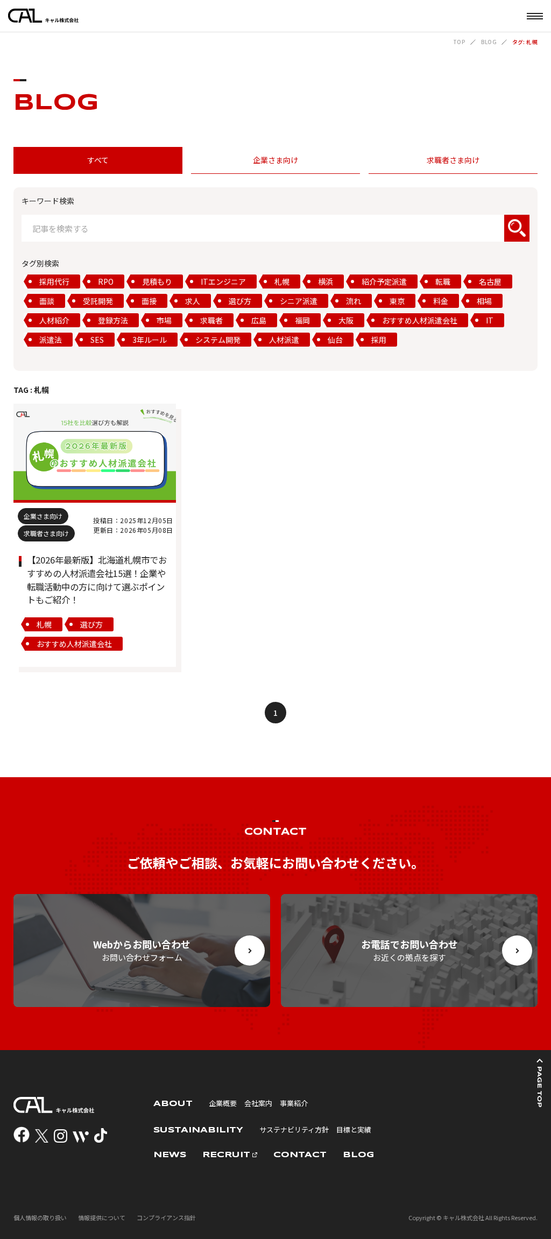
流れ (353, 300)
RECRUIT (226, 1155)
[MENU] (535, 16)
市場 (164, 320)
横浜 (325, 281)
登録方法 (113, 320)
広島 (258, 320)
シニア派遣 (298, 300)
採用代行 (54, 281)
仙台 (335, 339)
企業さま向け (275, 159)
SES (97, 339)
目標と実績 (353, 1129)
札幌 (281, 281)
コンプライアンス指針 (166, 1217)
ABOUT (173, 1104)
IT (489, 320)
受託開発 (98, 300)
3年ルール (149, 339)
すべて (98, 159)
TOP (459, 42)
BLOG (489, 42)
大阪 (346, 320)
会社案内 (258, 1103)
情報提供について (101, 1217)
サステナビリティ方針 (294, 1129)
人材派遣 (284, 339)
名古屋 (490, 281)
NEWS (169, 1155)
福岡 (302, 320)
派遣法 (50, 339)
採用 (378, 339)
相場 (484, 300)
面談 (46, 300)
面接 (149, 300)
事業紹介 (294, 1103)
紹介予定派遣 (384, 281)
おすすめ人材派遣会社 (419, 320)
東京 (397, 300)
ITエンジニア (223, 281)
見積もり (157, 281)
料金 (440, 300)
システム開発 (218, 339)
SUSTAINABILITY (198, 1130)
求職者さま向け (453, 159)
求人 (192, 300)
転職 (442, 281)
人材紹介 (54, 320)
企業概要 (223, 1103)
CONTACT (300, 1155)
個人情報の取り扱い (40, 1217)
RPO (106, 281)
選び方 (240, 300)
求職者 (211, 320)
